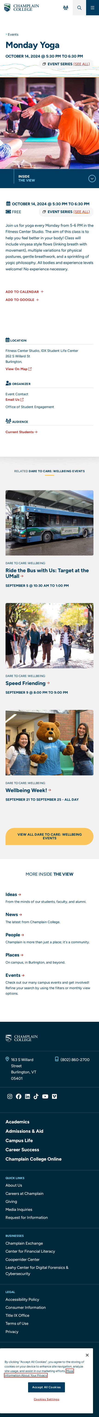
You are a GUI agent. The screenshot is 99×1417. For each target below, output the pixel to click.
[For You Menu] (65, 7)
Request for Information (27, 1217)
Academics (17, 1122)
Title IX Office (17, 1315)
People (13, 935)
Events (13, 34)
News (12, 914)
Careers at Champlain (25, 1193)
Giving (11, 1201)
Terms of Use (17, 1323)
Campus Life (19, 1140)
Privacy (12, 1331)
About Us (14, 1185)
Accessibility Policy (22, 1299)
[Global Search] (79, 7)
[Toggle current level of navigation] (92, 179)
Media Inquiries (19, 1209)
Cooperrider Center (23, 1259)
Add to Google (20, 300)
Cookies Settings (46, 1399)
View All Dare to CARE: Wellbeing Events (49, 836)
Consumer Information (26, 1307)
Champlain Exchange (24, 1243)
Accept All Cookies (46, 1387)
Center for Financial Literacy (30, 1251)
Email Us (12, 400)
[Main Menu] (92, 7)
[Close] (87, 1355)
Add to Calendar (23, 292)
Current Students (20, 432)
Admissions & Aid (24, 1131)
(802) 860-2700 (75, 1059)
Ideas (11, 894)
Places (12, 955)
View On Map (16, 369)
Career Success (22, 1149)
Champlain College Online (33, 1159)
